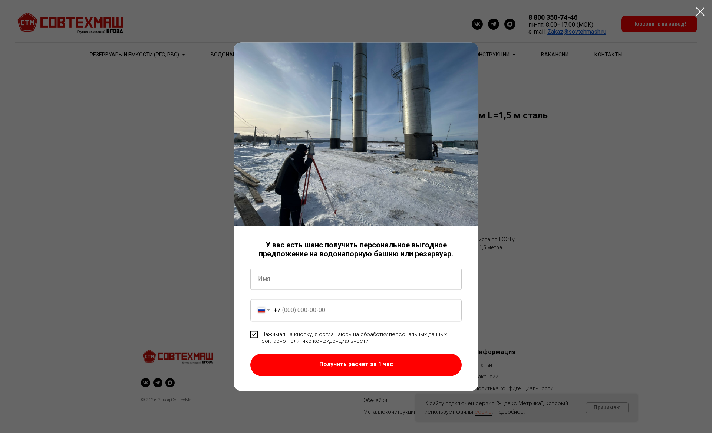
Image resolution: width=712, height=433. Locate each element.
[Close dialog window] (700, 12)
